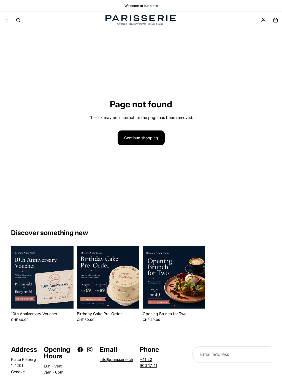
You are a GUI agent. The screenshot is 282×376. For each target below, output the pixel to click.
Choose (135, 300)
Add (69, 300)
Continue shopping (141, 137)
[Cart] (275, 20)
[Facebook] (80, 349)
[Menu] (6, 20)
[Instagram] (89, 349)
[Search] (18, 20)
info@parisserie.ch (116, 359)
